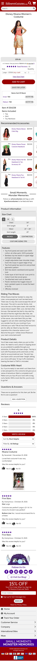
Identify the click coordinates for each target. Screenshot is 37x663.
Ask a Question (18, 399)
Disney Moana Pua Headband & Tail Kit (18, 176)
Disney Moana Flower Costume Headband (19, 145)
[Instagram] (21, 572)
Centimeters (27, 237)
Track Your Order (11, 618)
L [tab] (12, 219)
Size (3, 69)
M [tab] (8, 219)
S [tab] (3, 219)
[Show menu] (2, 3)
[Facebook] (6, 572)
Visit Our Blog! (19, 577)
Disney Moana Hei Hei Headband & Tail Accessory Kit (19, 162)
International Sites (9, 631)
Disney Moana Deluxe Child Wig (19, 130)
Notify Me (29, 97)
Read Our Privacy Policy (18, 605)
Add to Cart (18, 82)
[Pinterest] (16, 572)
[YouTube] (26, 572)
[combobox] (16, 8)
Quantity (31, 69)
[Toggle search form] (30, 3)
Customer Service (9, 622)
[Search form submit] (34, 8)
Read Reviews (22, 67)
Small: (5, 97)
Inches (10, 237)
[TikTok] (31, 572)
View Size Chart (18, 77)
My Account (9, 613)
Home (7, 609)
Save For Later (18, 87)
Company (5, 627)
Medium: (5, 102)
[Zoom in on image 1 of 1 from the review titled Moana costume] (18, 481)
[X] (11, 572)
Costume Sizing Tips (18, 241)
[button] (34, 3)
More (3, 636)
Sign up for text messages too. (14, 597)
